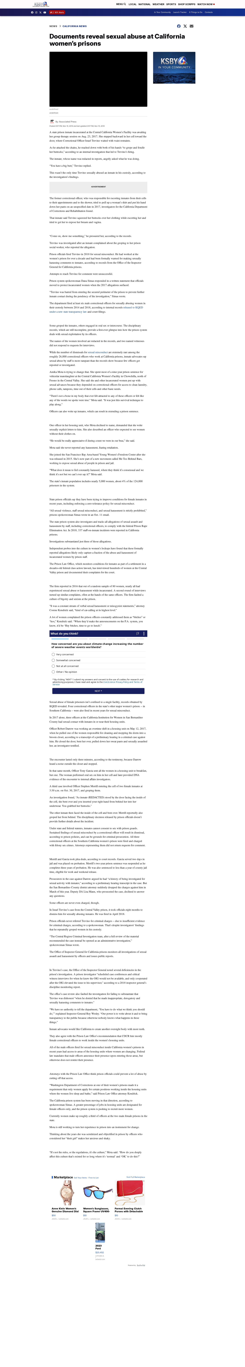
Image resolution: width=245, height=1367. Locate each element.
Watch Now (205, 4)
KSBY (41, 12)
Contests (209, 12)
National (145, 4)
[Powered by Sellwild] (141, 1265)
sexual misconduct (98, 352)
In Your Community (162, 12)
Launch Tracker (180, 12)
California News (75, 26)
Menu (120, 4)
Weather (158, 4)
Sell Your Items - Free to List (86, 1178)
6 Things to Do (195, 12)
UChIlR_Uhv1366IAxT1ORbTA (45, 12)
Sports (171, 4)
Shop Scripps (186, 4)
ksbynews (33, 12)
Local (133, 4)
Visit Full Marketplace (135, 1177)
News (53, 26)
